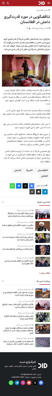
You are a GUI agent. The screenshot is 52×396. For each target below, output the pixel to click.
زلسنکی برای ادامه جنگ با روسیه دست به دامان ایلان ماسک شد (18, 238)
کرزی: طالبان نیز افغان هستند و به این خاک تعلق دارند (18, 262)
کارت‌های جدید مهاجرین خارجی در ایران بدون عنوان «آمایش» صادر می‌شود (18, 342)
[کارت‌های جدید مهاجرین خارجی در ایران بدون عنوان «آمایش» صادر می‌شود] (42, 342)
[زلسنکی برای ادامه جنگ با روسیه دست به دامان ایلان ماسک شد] (42, 238)
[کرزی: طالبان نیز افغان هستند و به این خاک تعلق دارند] (42, 262)
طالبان (43, 176)
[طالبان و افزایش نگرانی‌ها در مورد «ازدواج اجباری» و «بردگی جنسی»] (42, 305)
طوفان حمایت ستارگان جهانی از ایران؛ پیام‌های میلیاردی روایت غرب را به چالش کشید (18, 331)
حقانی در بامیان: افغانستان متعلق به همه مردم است (17, 226)
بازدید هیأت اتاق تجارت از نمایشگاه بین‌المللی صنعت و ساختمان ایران (20, 214)
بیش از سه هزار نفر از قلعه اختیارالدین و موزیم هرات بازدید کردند (18, 293)
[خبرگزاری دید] (41, 3)
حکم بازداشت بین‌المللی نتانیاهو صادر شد (17, 249)
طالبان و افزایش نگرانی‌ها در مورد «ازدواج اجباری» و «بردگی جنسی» (17, 305)
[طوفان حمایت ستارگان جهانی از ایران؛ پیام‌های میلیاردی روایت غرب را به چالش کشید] (42, 329)
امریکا (28, 170)
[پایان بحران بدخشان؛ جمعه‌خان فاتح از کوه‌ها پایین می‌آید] (42, 317)
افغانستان (40, 10)
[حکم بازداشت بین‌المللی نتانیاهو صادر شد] (42, 250)
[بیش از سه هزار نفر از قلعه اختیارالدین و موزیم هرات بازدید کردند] (42, 293)
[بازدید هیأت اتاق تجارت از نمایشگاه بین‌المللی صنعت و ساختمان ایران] (42, 214)
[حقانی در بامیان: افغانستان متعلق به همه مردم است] (42, 226)
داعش (17, 170)
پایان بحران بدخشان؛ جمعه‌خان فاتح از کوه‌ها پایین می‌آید (18, 317)
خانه (46, 10)
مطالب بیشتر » (44, 273)
